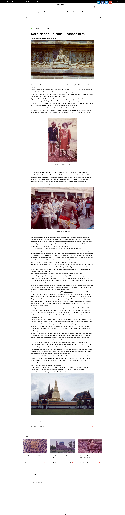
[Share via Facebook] (32, 421)
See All (100, 436)
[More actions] (93, 29)
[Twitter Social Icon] (106, 2)
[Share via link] (44, 421)
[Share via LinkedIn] (40, 421)
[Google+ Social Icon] (110, 2)
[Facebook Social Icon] (102, 2)
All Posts (25, 17)
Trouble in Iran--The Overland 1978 (62, 456)
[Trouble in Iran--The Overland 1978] (62, 446)
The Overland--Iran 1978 (33, 456)
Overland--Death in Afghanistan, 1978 (86, 456)
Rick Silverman (62, 4)
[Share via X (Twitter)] (36, 421)
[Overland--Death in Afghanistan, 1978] (90, 446)
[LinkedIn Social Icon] (98, 2)
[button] (100, 17)
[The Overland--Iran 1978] (35, 446)
